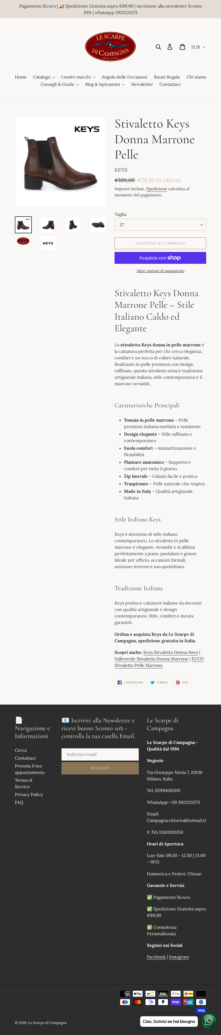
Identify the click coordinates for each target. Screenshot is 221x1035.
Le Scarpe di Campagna (47, 1022)
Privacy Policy (29, 794)
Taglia (120, 214)
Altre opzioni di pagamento (160, 270)
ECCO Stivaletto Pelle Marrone (159, 662)
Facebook (156, 956)
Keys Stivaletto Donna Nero (170, 652)
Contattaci (25, 758)
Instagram (179, 956)
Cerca (21, 750)
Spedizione (156, 188)
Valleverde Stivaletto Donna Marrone (151, 658)
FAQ (19, 802)
